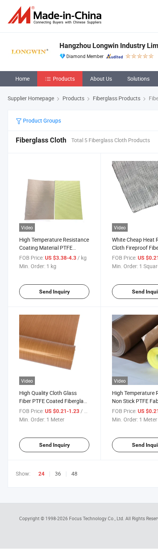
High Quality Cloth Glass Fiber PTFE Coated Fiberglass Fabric (54, 401)
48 (74, 473)
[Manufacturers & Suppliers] (56, 15)
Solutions (138, 78)
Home (22, 78)
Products (64, 78)
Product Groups (41, 120)
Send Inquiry (54, 292)
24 (41, 474)
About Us (101, 78)
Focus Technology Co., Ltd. (97, 518)
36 (58, 473)
